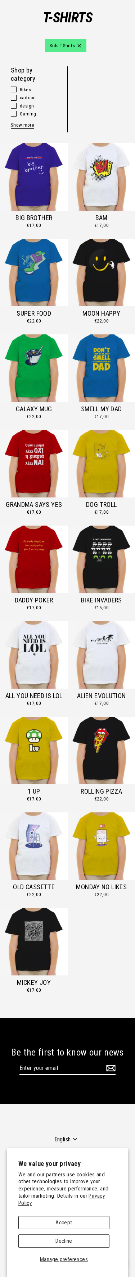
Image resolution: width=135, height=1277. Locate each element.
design (27, 106)
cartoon (28, 97)
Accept (63, 1222)
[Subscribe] (110, 1068)
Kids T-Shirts (62, 45)
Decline (63, 1241)
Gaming (28, 114)
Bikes (25, 89)
